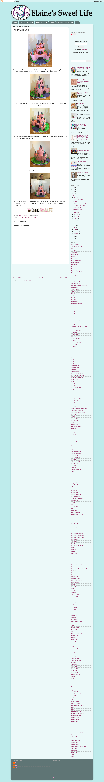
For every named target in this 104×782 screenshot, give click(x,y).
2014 (73, 195)
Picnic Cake (74, 629)
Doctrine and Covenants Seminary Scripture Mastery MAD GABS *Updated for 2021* (83, 137)
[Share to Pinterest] (37, 215)
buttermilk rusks (75, 315)
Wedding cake (74, 742)
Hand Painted (74, 479)
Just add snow (74, 506)
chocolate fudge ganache (77, 352)
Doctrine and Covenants (77, 410)
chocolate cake (74, 346)
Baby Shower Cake (76, 283)
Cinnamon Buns (75, 371)
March (75, 229)
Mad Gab (73, 547)
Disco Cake (74, 406)
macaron (73, 543)
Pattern (72, 625)
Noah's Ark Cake (75, 594)
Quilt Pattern (74, 647)
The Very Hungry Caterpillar (78, 713)
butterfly (73, 311)
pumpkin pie (74, 641)
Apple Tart (73, 268)
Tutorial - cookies (75, 719)
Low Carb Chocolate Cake (77, 535)
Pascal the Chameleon (76, 621)
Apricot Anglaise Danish (77, 272)
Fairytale (73, 430)
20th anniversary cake (76, 246)
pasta (72, 623)
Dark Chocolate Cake (76, 398)
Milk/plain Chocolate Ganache (78, 565)
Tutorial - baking (75, 717)
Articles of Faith (75, 275)
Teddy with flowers (75, 703)
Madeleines (74, 553)
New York (73, 590)
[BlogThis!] (32, 215)
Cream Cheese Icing (76, 387)
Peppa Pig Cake (75, 627)
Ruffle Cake (74, 670)
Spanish (73, 686)
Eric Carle (73, 428)
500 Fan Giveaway (82, 161)
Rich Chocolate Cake (76, 666)
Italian (72, 504)
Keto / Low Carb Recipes (26, 22)
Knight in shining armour (77, 514)
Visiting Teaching (75, 738)
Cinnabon (73, 369)
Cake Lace (73, 318)
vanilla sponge (74, 731)
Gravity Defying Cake (76, 473)
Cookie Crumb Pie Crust (77, 377)
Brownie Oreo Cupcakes (77, 305)
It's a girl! (73, 502)
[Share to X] (34, 215)
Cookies (73, 381)
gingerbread (74, 459)
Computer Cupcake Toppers (78, 375)
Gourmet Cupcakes (78, 209)
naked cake (74, 586)
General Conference (76, 453)
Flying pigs (73, 434)
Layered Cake (74, 518)
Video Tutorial (74, 734)
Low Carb (73, 531)
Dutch (72, 422)
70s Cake (73, 250)
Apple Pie (73, 266)
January (76, 233)
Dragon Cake (74, 418)
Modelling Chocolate (76, 578)
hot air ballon (74, 490)
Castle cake (21, 217)
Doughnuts (73, 414)
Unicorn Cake (80, 113)
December (76, 197)
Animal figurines (75, 262)
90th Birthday (74, 252)
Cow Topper (74, 385)
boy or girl (73, 295)
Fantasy (73, 432)
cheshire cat (74, 344)
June (75, 223)
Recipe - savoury (75, 658)
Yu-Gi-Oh (73, 756)
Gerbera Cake (74, 455)
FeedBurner (84, 49)
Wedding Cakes (75, 744)
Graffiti (72, 471)
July (75, 220)
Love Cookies (74, 529)
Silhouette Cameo (75, 680)
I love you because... (76, 496)
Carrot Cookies (74, 334)
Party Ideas (74, 619)
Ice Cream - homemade (77, 498)
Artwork (73, 277)
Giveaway (73, 467)
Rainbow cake (74, 650)
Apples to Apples (75, 270)
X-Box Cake (74, 752)
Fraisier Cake (74, 438)
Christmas (73, 361)
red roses (73, 662)
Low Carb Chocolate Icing (77, 537)
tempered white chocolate (77, 705)
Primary (73, 637)
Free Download (75, 441)
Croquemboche (75, 391)
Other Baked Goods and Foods (64, 22)
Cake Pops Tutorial (75, 320)
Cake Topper (74, 322)
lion (71, 525)
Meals (72, 557)
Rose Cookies (74, 668)
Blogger (55, 777)
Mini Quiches (74, 570)
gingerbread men (75, 463)
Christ (72, 358)
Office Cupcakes (75, 602)
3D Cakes (73, 248)
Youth (72, 754)
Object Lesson (74, 600)
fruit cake (73, 449)
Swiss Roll (73, 695)
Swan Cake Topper (76, 691)
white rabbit (74, 748)
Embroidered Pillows (76, 426)
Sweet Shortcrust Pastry (77, 693)
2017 (73, 189)
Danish (72, 397)
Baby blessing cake (76, 281)
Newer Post (17, 277)
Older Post (63, 277)
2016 (73, 191)
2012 (73, 238)
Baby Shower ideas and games (79, 285)
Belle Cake (73, 293)
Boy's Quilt (73, 299)
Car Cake (73, 324)
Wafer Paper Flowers (76, 740)
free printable (74, 443)
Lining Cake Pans (75, 523)
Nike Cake (73, 592)
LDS (77, 22)
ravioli (72, 654)
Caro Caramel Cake (76, 330)
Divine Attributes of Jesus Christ (79, 408)
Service (73, 678)
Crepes (72, 389)
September (77, 216)
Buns (72, 307)
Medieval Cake (74, 559)
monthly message (75, 582)
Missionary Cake (75, 574)
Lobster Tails (74, 527)
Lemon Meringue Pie (76, 522)
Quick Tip (73, 645)
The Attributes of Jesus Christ (78, 711)
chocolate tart (74, 356)
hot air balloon (74, 492)
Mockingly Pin (74, 576)
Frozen (72, 447)
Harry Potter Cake (75, 484)
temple (72, 707)
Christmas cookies (75, 365)
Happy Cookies (74, 483)
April (75, 227)
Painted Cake (74, 608)
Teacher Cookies (75, 701)
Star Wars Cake (75, 688)
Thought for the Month (76, 715)
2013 (73, 236)
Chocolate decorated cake (77, 350)
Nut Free (73, 598)
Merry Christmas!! (78, 199)
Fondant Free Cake (76, 436)
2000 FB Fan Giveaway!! (79, 201)
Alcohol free (74, 258)
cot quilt (73, 383)
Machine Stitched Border (77, 545)
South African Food (76, 684)
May (75, 225)
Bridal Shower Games (76, 303)
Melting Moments (75, 563)
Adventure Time (75, 256)
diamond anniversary (76, 404)
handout (73, 481)
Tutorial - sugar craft (76, 725)
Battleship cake (74, 291)
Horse (72, 488)
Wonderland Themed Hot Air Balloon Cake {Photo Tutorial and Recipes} (83, 69)
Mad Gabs (73, 549)
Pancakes (73, 617)
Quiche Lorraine (75, 643)
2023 (73, 187)
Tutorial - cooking (75, 721)
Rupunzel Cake (75, 672)
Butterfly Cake (74, 313)
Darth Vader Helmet (76, 402)
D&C (72, 395)
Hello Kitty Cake (75, 486)
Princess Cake (74, 639)
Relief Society (74, 664)
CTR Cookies (74, 393)
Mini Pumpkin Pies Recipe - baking (79, 568)
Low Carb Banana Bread (77, 533)
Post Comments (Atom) (26, 280)
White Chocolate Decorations (78, 746)
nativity (72, 588)
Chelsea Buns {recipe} (83, 103)
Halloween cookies (75, 477)
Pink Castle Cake (34, 217)
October (76, 214)
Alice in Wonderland (76, 260)
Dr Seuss (73, 416)
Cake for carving (75, 316)
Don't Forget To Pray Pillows (78, 412)
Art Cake (73, 273)
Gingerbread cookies (76, 461)
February (76, 231)
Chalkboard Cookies (76, 338)
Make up (73, 555)
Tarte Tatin (73, 699)
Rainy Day (73, 652)
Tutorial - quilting (75, 723)
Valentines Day (74, 729)
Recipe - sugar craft (76, 660)
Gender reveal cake (76, 451)
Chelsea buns (74, 340)
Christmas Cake (75, 363)
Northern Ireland (75, 596)
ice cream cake (74, 500)
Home (15, 22)
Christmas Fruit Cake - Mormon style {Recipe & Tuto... (81, 204)
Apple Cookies (74, 264)
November (76, 212)
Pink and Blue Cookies (76, 633)
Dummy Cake (74, 420)
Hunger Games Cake (76, 494)
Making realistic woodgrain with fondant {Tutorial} (83, 81)
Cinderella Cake (75, 367)
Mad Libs (73, 551)
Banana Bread (74, 287)
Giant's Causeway (75, 457)
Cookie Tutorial (74, 379)
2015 (73, 193)
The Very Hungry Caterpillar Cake (81, 125)
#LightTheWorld (75, 244)
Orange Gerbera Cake (76, 604)
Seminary (73, 676)
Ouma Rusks (74, 606)
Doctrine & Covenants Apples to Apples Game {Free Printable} (83, 150)
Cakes (52, 22)
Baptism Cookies (75, 289)
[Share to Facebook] (35, 215)
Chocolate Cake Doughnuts (78, 348)
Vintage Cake (74, 736)
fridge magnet (74, 445)
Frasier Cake (74, 440)
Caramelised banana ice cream (79, 326)
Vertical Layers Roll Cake (77, 733)
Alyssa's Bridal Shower (83, 172)
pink (72, 631)
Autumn (73, 279)
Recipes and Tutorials (41, 22)
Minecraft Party (74, 566)
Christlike (73, 359)
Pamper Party (74, 615)
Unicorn (73, 727)
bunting (73, 309)
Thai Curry (73, 709)
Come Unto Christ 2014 (77, 373)
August (76, 218)
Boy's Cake (73, 297)
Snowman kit (74, 682)
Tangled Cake (74, 697)
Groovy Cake (74, 475)
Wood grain (74, 750)
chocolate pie (74, 354)
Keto (72, 508)
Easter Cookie (74, 424)
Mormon (73, 584)
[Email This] (31, 215)
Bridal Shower (74, 301)
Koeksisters (74, 516)
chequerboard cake (76, 342)
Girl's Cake (27, 217)
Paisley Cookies (75, 613)
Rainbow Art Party (75, 648)
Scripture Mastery (75, 674)
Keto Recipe (74, 510)
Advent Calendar (75, 254)
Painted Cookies (75, 609)
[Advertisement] (43, 270)
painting (73, 611)
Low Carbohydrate (75, 541)
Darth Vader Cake (75, 400)
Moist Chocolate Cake (76, 580)
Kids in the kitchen (75, 512)
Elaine (20, 215)
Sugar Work (74, 690)
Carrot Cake (74, 332)
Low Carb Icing (74, 539)
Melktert (73, 561)
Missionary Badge (75, 572)
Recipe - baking (75, 656)
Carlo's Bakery (74, 328)
